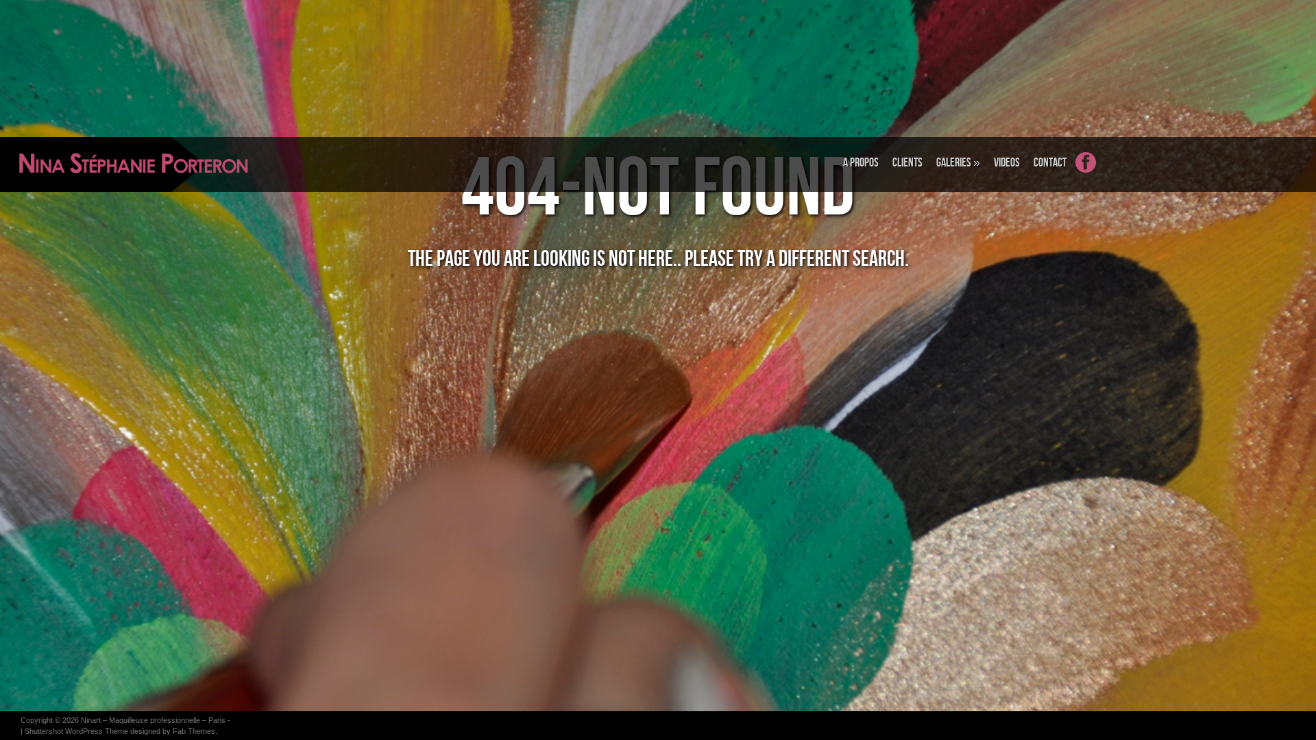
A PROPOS (861, 163)
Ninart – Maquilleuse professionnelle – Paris (153, 720)
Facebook (1092, 170)
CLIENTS (907, 163)
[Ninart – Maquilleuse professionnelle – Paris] (85, 164)
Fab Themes (194, 731)
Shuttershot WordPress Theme (76, 731)
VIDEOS (1007, 163)
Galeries (958, 163)
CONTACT (1050, 163)
